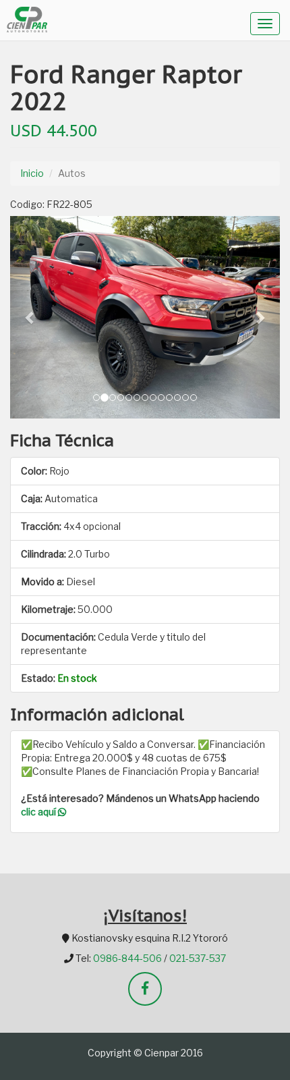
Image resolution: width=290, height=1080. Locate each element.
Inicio (32, 173)
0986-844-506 (127, 958)
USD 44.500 (53, 130)
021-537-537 (197, 958)
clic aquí (39, 811)
